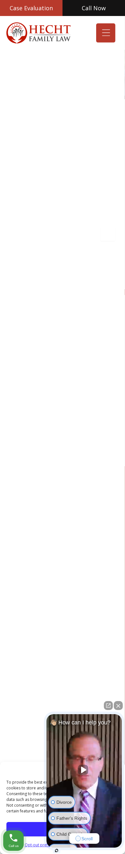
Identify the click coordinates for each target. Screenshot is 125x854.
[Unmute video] (84, 769)
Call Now (94, 8)
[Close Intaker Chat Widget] (118, 705)
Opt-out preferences (43, 845)
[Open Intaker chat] (56, 850)
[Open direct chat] (108, 705)
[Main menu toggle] (106, 33)
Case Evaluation (31, 8)
